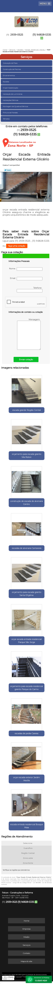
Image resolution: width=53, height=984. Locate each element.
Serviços (26, 57)
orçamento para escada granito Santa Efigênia (26, 593)
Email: (13, 278)
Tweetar (7, 170)
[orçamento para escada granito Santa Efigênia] (26, 572)
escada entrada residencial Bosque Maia (26, 826)
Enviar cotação (26, 359)
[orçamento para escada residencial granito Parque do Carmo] (26, 666)
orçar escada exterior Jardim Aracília (26, 779)
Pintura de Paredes (10, 113)
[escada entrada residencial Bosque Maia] (26, 804)
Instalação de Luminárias (12, 94)
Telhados (6, 119)
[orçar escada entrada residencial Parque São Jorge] (26, 619)
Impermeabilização (10, 88)
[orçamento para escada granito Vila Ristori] (26, 434)
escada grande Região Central (26, 410)
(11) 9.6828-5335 (42, 34)
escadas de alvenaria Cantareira (26, 548)
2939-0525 (16, 34)
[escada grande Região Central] (26, 390)
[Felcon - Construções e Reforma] (26, 20)
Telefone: (37, 288)
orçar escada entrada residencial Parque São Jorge (26, 640)
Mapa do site (26, 961)
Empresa (26, 929)
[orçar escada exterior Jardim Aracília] (26, 757)
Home (26, 921)
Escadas (6, 82)
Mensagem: (35, 319)
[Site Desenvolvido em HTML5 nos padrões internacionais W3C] (8, 979)
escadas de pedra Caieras (26, 733)
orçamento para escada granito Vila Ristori (26, 455)
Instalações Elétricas (10, 100)
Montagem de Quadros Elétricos (15, 106)
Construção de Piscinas (12, 69)
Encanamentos (9, 75)
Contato (26, 953)
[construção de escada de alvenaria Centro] (26, 481)
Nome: (13, 268)
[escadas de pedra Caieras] (26, 713)
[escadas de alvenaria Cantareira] (26, 528)
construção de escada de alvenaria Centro (26, 502)
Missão (26, 937)
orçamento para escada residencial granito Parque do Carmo (26, 688)
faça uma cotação (16, 246)
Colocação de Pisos (10, 63)
